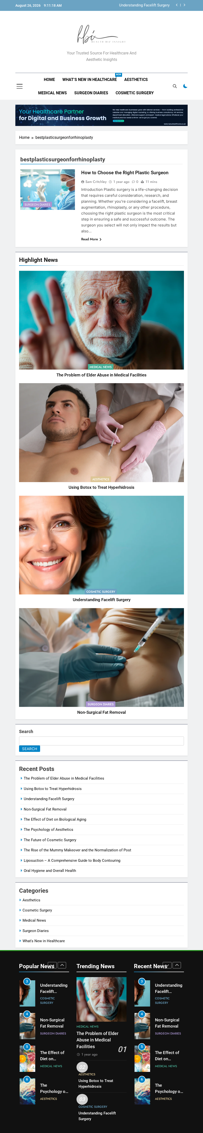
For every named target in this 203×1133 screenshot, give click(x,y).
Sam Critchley (96, 181)
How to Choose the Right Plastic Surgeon (125, 172)
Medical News (52, 93)
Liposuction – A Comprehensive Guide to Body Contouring (72, 860)
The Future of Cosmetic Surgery (50, 840)
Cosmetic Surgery (135, 93)
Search (26, 731)
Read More (89, 239)
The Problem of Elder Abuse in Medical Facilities (101, 375)
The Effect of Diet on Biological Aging (55, 819)
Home (49, 79)
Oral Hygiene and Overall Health (50, 870)
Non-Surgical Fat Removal (101, 712)
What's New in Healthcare (44, 941)
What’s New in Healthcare (91, 77)
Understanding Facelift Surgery (144, 5)
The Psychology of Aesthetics (48, 829)
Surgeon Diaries (91, 93)
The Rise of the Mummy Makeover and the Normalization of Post (77, 850)
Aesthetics (136, 79)
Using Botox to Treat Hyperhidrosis (101, 487)
